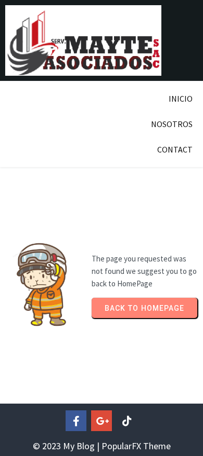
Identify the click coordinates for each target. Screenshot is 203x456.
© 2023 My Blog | (67, 446)
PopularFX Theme (136, 446)
